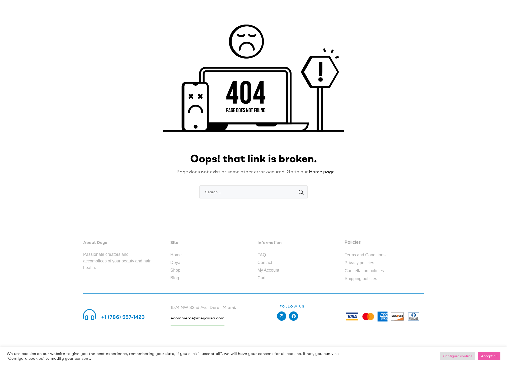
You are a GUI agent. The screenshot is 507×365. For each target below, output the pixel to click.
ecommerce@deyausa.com (197, 317)
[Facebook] (293, 316)
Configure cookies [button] (457, 356)
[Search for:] (253, 191)
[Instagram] (281, 316)
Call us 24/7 (116, 311)
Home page (322, 172)
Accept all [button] (489, 356)
